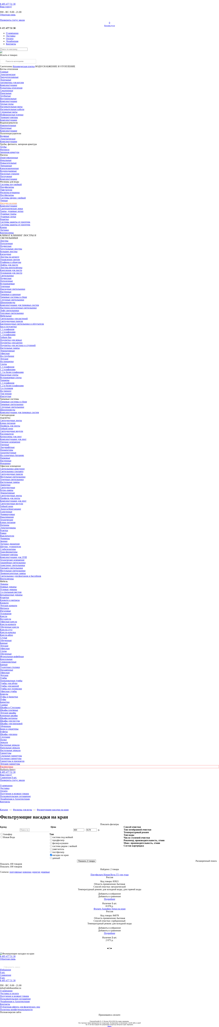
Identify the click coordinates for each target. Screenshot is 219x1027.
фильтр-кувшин (60, 843)
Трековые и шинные (10, 294)
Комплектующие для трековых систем (19, 305)
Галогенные (6, 511)
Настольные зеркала (10, 750)
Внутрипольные (8, 98)
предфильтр (58, 840)
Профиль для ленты (10, 426)
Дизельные (5, 80)
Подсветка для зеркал (11, 340)
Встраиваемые (7, 283)
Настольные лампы (10, 482)
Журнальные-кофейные (12, 656)
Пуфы (3, 699)
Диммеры (5, 538)
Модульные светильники (12, 477)
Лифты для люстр (9, 265)
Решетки (4, 219)
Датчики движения (10, 544)
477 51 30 (7, 4)
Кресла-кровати (8, 624)
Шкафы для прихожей (11, 723)
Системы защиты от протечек (15, 224)
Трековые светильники (11, 404)
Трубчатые (5, 96)
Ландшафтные (7, 447)
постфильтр (58, 852)
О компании (12, 33)
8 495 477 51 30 (7, 956)
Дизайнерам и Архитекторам (15, 799)
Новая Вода (9, 837)
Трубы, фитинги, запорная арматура (18, 144)
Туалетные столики (10, 667)
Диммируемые (7, 514)
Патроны (4, 525)
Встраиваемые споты (11, 377)
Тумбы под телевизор (11, 688)
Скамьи (4, 704)
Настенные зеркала (10, 745)
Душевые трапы (8, 214)
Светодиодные (7, 487)
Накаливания (7, 517)
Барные (4, 643)
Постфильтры (7, 195)
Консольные (6, 659)
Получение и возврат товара (14, 793)
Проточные (6, 128)
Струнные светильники (12, 299)
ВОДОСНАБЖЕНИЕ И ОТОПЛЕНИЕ (55, 66)
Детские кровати (8, 605)
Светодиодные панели (11, 321)
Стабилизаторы (8, 549)
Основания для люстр (11, 273)
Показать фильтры (109, 824)
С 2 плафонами (7, 332)
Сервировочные (8, 662)
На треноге (5, 391)
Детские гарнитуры (10, 764)
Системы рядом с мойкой (13, 198)
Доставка (10, 36)
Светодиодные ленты (11, 420)
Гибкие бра (5, 337)
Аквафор (7, 834)
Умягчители (6, 190)
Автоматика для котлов (12, 82)
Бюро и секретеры (9, 729)
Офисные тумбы (8, 691)
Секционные (6, 90)
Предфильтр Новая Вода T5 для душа (110, 874)
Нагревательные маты (11, 106)
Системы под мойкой (11, 184)
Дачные (4, 200)
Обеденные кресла (9, 627)
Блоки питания (7, 423)
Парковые (5, 458)
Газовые (4, 71)
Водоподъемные (8, 171)
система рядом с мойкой (64, 846)
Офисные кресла (8, 621)
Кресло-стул (6, 629)
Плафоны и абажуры (10, 262)
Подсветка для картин (11, 342)
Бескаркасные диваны (11, 595)
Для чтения (5, 393)
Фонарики (5, 463)
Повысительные (8, 163)
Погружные (6, 176)
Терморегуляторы (9, 117)
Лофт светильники (9, 310)
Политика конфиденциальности (16, 1009)
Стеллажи (5, 737)
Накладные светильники (12, 289)
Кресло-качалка (8, 632)
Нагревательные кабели (12, 109)
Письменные (6, 670)
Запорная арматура (9, 152)
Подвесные (5, 246)
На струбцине (7, 356)
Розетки (4, 530)
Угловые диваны (8, 589)
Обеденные (6, 640)
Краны (3, 227)
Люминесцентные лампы (13, 573)
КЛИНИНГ (17, 235)
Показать (11, 864)
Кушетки (4, 597)
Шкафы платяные (9, 710)
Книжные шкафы (9, 715)
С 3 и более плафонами (12, 372)
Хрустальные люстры (11, 249)
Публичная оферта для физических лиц (20, 1007)
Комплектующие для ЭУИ (13, 557)
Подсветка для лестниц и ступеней (18, 345)
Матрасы (4, 608)
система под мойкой (62, 837)
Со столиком (6, 388)
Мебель (4, 581)
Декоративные (7, 350)
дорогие (36, 872)
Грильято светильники (11, 568)
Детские (4, 358)
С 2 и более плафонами (12, 385)
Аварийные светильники (13, 562)
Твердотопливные (9, 77)
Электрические (7, 74)
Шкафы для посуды (10, 721)
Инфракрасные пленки (11, 114)
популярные (16, 872)
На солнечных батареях (12, 455)
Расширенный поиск (206, 861)
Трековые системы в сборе (13, 297)
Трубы (3, 147)
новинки (26, 872)
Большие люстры (8, 251)
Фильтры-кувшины (10, 192)
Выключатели (7, 536)
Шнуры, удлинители (10, 546)
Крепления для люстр (11, 270)
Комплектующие (8, 85)
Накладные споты (9, 375)
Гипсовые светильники (12, 313)
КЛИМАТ (5, 235)
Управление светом (10, 259)
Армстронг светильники (12, 565)
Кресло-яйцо (6, 635)
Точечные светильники (12, 479)
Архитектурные (8, 452)
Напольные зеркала (10, 747)
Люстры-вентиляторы (11, 267)
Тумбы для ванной (9, 686)
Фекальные (5, 160)
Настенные (5, 291)
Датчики (4, 230)
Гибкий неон (6, 428)
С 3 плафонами (7, 334)
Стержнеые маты (8, 112)
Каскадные (5, 254)
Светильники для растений (14, 318)
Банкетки (5, 702)
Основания (5, 613)
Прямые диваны (8, 586)
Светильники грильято (11, 471)
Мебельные (6, 316)
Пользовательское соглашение (15, 796)
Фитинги (4, 149)
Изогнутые (5, 396)
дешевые (45, 872)
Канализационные (9, 168)
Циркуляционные (9, 157)
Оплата (9, 38)
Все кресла (5, 619)
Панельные (5, 93)
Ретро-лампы (6, 490)
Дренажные (6, 165)
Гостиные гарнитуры (10, 758)
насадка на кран (60, 855)
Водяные (4, 136)
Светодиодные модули (11, 431)
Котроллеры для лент (11, 436)
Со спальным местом (10, 592)
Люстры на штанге (9, 257)
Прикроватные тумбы (11, 680)
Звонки (3, 541)
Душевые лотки (8, 216)
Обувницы (5, 726)
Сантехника (6, 66)
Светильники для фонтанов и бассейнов (20, 576)
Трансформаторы (8, 552)
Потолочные (6, 243)
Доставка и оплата (9, 993)
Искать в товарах (8, 55)
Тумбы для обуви (8, 683)
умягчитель (58, 849)
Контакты (11, 44)
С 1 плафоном (7, 329)
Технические (6, 519)
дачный (56, 858)
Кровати (4, 603)
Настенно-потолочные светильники (18, 308)
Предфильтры (7, 187)
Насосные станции (9, 173)
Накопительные (8, 125)
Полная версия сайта (10, 1012)
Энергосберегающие (10, 509)
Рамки (3, 533)
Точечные (5, 286)
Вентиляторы (7, 578)
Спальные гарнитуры (11, 755)
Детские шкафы (8, 713)
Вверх (109, 1026)
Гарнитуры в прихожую (12, 761)
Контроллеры (7, 232)
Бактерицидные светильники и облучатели (22, 324)
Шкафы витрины (8, 718)
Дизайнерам (12, 41)
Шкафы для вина (8, 734)
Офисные (5, 353)
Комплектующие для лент (13, 439)
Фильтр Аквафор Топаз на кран (110, 908)
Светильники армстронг (12, 468)
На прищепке (7, 361)
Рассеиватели (7, 434)
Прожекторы (6, 450)
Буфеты (4, 731)
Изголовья (5, 611)
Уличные (4, 444)
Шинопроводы (7, 302)
